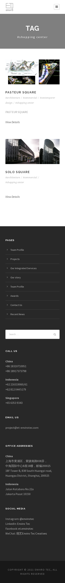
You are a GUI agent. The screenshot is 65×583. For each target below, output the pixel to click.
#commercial (30, 97)
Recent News (17, 314)
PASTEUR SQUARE (20, 92)
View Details (12, 122)
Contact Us (16, 305)
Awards (14, 295)
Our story (15, 277)
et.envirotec (25, 528)
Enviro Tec (23, 523)
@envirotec (27, 519)
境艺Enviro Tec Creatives (31, 533)
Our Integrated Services (23, 268)
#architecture (12, 97)
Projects (15, 259)
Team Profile (17, 249)
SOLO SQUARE (17, 172)
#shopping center (24, 102)
